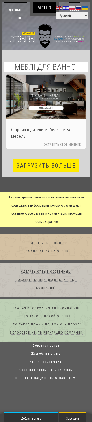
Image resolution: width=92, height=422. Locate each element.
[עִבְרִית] (66, 8)
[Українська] (85, 8)
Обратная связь (46, 346)
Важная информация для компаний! (46, 308)
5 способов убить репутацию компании (46, 333)
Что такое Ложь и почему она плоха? (46, 324)
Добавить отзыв (16, 13)
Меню (45, 8)
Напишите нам (61, 370)
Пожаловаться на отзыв (46, 251)
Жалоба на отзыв (46, 354)
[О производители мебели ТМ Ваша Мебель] (46, 96)
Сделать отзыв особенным (46, 272)
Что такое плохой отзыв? (46, 316)
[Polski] (72, 8)
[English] (59, 8)
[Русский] (79, 8)
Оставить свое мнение (62, 145)
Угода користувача (46, 362)
